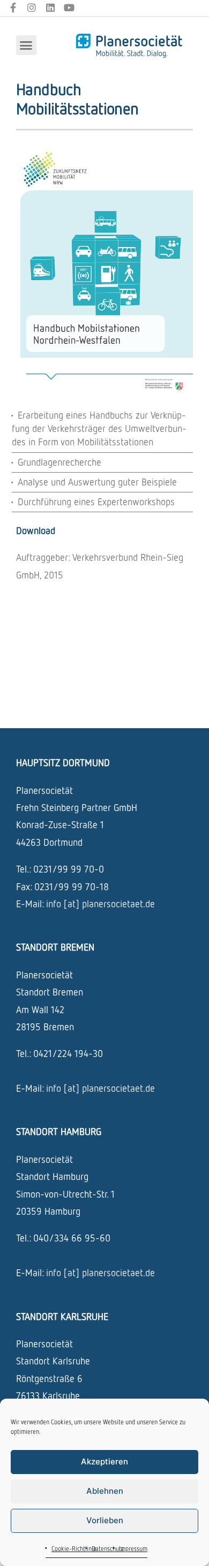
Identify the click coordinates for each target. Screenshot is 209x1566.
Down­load (35, 530)
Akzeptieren (104, 1461)
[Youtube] (69, 8)
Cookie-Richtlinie (73, 1549)
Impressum (133, 1549)
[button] (26, 45)
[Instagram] (32, 8)
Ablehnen (104, 1491)
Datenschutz (108, 1549)
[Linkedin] (50, 8)
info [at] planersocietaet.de (100, 903)
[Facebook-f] (13, 8)
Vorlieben (104, 1520)
